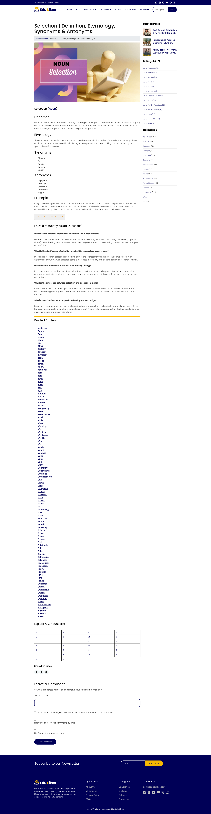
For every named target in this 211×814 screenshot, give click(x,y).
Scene (41, 536)
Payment (42, 610)
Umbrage (42, 473)
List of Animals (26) (150, 77)
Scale (40, 542)
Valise (41, 459)
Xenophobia (44, 414)
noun (52, 109)
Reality (41, 569)
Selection (42, 518)
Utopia (41, 482)
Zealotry (42, 349)
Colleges (146, 151)
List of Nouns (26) (149, 100)
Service (41, 539)
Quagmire (43, 595)
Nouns (45, 39)
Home (69, 9)
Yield (40, 387)
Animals (146, 141)
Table (40, 515)
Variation (42, 328)
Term (40, 497)
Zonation (42, 352)
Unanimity (42, 467)
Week (40, 423)
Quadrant (42, 598)
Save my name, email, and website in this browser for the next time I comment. (76, 712)
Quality (41, 592)
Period (41, 601)
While (40, 420)
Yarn (40, 372)
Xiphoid (41, 396)
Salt (39, 548)
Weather (42, 432)
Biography (147, 146)
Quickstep (42, 583)
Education (89, 9)
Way (40, 441)
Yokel (40, 384)
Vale (40, 462)
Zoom (40, 357)
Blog (78, 9)
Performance (44, 604)
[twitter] (163, 2)
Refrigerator (43, 557)
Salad (40, 551)
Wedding (42, 426)
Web (40, 429)
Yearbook (42, 369)
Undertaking (44, 470)
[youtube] (167, 2)
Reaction (42, 571)
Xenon (41, 411)
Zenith (41, 363)
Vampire (42, 453)
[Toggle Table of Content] (60, 217)
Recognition (43, 563)
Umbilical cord (45, 476)
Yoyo (40, 378)
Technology (43, 509)
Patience (42, 613)
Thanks (41, 491)
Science (41, 530)
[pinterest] (171, 2)
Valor (40, 456)
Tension (41, 500)
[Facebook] (156, 2)
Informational (148, 164)
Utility (40, 485)
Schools (146, 188)
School (41, 533)
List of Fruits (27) (149, 86)
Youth (40, 381)
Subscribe (154, 763)
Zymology (42, 354)
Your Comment (41, 695)
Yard (40, 375)
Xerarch (41, 393)
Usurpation (43, 488)
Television (42, 494)
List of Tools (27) (149, 114)
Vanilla (41, 450)
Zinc (40, 334)
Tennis (41, 503)
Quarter (41, 586)
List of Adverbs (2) (150, 73)
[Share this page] (46, 672)
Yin (39, 343)
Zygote (41, 331)
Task (40, 512)
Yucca (41, 337)
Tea (39, 506)
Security (41, 524)
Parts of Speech (149, 183)
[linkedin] (160, 2)
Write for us (91, 791)
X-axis (41, 405)
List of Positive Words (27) (152, 110)
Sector (41, 521)
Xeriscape (42, 399)
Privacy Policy (92, 795)
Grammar (104, 9)
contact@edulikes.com (53, 3)
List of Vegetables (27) (151, 119)
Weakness (43, 435)
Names (145, 169)
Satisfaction (43, 545)
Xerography (43, 408)
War (40, 444)
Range (41, 580)
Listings (143, 9)
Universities (147, 192)
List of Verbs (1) (148, 123)
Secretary (42, 527)
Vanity (41, 447)
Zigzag (41, 360)
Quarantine (43, 589)
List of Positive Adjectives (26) (154, 105)
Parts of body (148, 178)
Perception (43, 607)
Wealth (41, 438)
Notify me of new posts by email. (50, 733)
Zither (40, 346)
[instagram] (174, 2)
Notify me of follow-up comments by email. (55, 722)
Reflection (42, 560)
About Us (90, 786)
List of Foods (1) (149, 82)
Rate (40, 577)
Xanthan (42, 402)
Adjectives (147, 137)
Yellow (41, 366)
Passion (41, 616)
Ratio (40, 574)
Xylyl (40, 390)
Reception (43, 566)
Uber (40, 479)
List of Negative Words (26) (153, 96)
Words (118, 9)
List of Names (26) (150, 91)
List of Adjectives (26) (151, 68)
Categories (130, 9)
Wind (40, 417)
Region (41, 554)
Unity (40, 464)
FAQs (88, 799)
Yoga (40, 340)
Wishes (145, 197)
